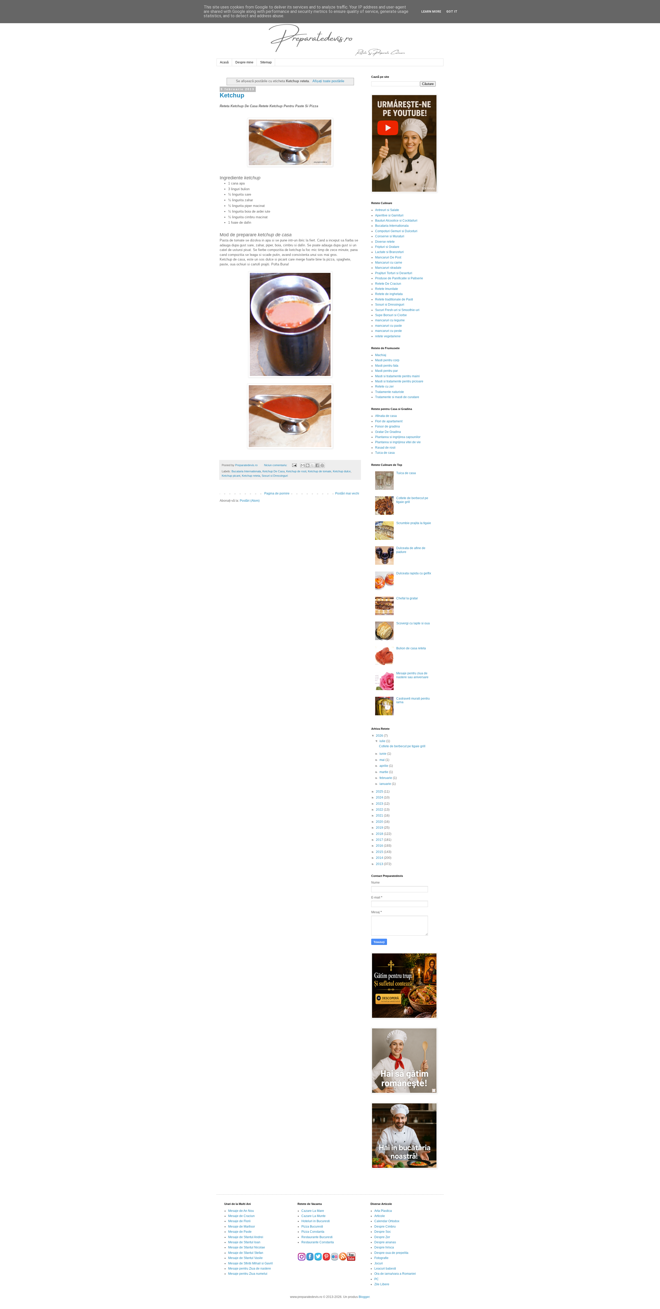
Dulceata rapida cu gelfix (413, 573)
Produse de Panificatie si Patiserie (399, 278)
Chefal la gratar (407, 598)
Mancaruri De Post (388, 257)
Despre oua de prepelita (391, 1253)
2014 (380, 858)
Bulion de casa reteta (411, 648)
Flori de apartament (388, 421)
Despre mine (244, 62)
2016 (380, 846)
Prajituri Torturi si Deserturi (393, 273)
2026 (380, 735)
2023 (380, 803)
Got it (451, 11)
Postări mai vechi (347, 493)
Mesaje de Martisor (241, 1226)
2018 (380, 834)
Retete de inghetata (389, 294)
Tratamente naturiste (389, 392)
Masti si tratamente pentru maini (397, 376)
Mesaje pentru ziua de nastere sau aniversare (412, 675)
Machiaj (380, 355)
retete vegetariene (388, 336)
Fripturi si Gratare (387, 247)
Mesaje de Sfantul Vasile (245, 1258)
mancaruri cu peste (388, 331)
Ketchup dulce (342, 471)
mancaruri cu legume (390, 320)
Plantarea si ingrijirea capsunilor (397, 437)
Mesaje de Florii (239, 1221)
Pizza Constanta (312, 1232)
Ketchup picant (231, 475)
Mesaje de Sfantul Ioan (244, 1242)
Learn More (431, 11)
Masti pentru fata (386, 365)
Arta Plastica (383, 1211)
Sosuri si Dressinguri (275, 475)
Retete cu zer (384, 386)
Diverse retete (385, 242)
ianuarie (386, 784)
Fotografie (381, 1258)
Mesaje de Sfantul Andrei (245, 1237)
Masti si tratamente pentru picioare (399, 381)
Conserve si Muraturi (389, 236)
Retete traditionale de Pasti (394, 299)
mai (382, 760)
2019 (380, 827)
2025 (380, 791)
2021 (380, 815)
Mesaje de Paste (240, 1232)
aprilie (384, 766)
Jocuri (378, 1263)
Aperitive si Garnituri (389, 215)
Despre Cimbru (385, 1226)
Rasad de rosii (385, 447)
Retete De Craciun (388, 284)
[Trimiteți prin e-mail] (302, 465)
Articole (379, 1216)
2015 (380, 852)
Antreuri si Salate (387, 210)
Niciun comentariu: (276, 465)
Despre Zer (382, 1237)
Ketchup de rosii (296, 471)
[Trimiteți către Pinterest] (322, 465)
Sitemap (266, 62)
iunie (383, 754)
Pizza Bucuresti (312, 1226)
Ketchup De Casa (273, 471)
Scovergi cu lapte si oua (413, 623)
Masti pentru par (386, 371)
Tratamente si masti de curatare (397, 397)
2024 (380, 797)
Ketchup (232, 95)
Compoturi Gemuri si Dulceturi (396, 231)
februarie (386, 778)
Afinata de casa (386, 416)
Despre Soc (382, 1232)
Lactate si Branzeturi (389, 252)
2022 (380, 809)
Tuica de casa (385, 453)
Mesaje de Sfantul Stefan (245, 1253)
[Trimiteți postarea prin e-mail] (294, 465)
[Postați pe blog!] (307, 465)
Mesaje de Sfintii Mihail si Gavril (250, 1263)
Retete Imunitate (386, 289)
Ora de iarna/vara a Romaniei (395, 1274)
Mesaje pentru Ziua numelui (247, 1274)
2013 (380, 864)
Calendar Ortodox (386, 1221)
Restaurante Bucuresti (317, 1237)
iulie (383, 741)
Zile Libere (381, 1284)
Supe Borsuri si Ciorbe (391, 315)
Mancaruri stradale (388, 268)
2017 (380, 840)
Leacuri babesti (385, 1268)
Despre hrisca (384, 1247)
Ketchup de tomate (319, 471)
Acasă (224, 62)
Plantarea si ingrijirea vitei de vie (398, 442)
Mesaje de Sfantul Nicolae (246, 1247)
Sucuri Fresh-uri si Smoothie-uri (397, 310)
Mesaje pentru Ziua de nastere (249, 1268)
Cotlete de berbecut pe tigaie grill (402, 746)
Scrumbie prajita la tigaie (413, 523)
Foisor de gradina (387, 426)
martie (384, 772)
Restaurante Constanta (317, 1242)
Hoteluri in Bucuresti (315, 1221)
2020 (380, 822)
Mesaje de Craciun (241, 1216)
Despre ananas (385, 1242)
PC (376, 1279)
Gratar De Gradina (388, 432)
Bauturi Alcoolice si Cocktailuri (396, 220)
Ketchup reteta (251, 475)
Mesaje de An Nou (241, 1211)
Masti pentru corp (387, 360)
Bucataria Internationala (246, 471)
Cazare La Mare (312, 1211)
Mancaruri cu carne (388, 262)
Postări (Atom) (250, 500)
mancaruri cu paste (388, 326)
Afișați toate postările (328, 81)
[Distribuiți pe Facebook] (317, 465)
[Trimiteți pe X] (312, 465)
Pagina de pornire (277, 493)
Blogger (364, 1297)
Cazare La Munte (313, 1216)
